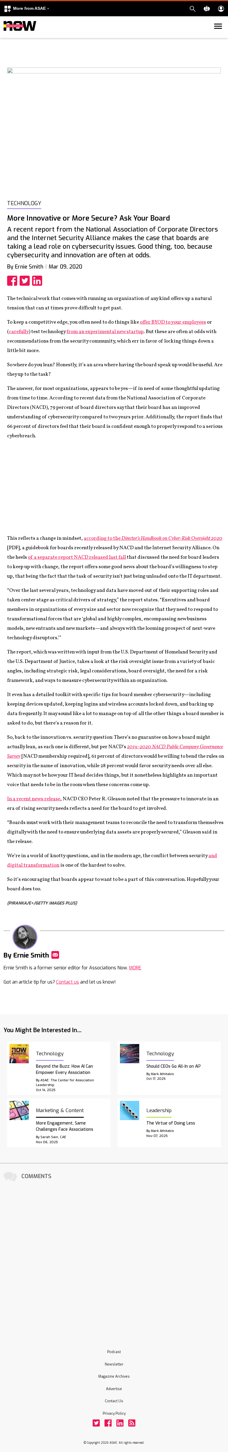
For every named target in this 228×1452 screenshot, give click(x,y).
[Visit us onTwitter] (96, 1423)
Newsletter (114, 1364)
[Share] (13, 281)
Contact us (67, 982)
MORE (135, 968)
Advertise (114, 1389)
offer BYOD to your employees (173, 322)
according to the (153, 538)
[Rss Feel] (131, 1423)
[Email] (55, 955)
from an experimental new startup (105, 331)
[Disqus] (114, 1257)
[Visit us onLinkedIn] (120, 1423)
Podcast (114, 1352)
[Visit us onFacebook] (108, 1423)
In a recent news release (33, 799)
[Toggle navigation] (7, 37)
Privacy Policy (114, 1413)
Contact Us (114, 1401)
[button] (26, 8)
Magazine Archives (114, 1376)
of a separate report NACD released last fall (77, 557)
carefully (19, 331)
